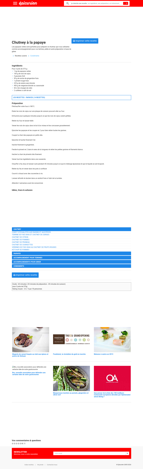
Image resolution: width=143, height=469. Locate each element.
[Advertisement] (71, 22)
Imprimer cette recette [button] (86, 41)
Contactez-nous (52, 465)
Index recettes (29, 465)
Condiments (34, 56)
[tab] (71, 229)
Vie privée (40, 465)
